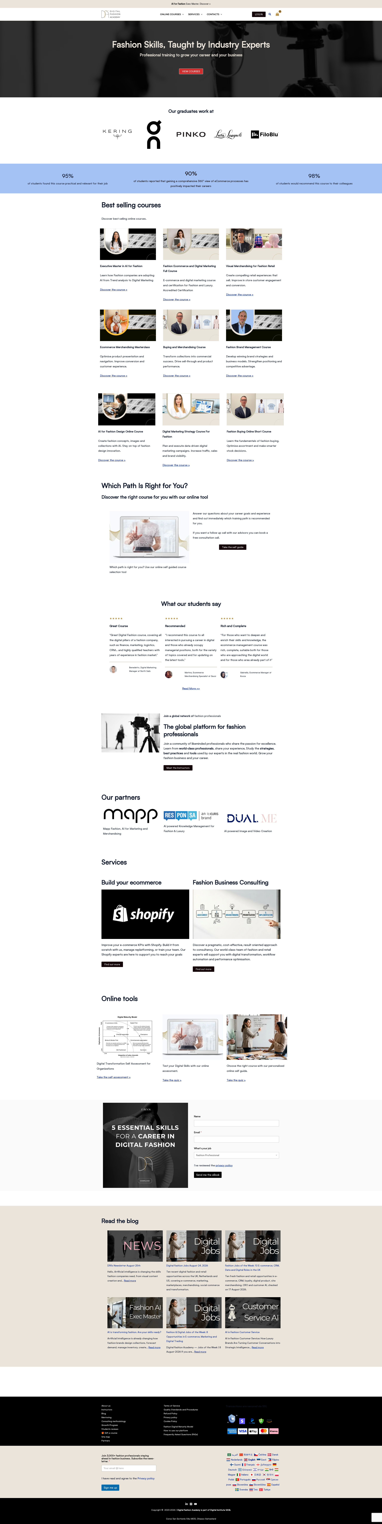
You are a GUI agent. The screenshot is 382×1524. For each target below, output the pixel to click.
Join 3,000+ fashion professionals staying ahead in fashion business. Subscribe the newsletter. (127, 1458)
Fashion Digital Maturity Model (178, 1426)
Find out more (112, 964)
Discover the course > (113, 289)
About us (105, 1405)
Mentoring (106, 1417)
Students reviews (109, 1429)
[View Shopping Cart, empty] (277, 14)
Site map (105, 1436)
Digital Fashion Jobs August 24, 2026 (187, 1265)
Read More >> (191, 688)
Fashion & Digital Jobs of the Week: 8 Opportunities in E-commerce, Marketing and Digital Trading (191, 1336)
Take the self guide (232, 547)
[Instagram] (191, 1504)
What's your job (202, 1148)
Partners (105, 1440)
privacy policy (224, 1165)
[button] (182, 14)
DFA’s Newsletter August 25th (123, 1265)
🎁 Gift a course (109, 1433)
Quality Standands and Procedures (181, 1409)
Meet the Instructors (178, 767)
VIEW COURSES (191, 71)
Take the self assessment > (114, 1077)
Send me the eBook (207, 1174)
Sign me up (110, 1487)
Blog (103, 1413)
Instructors (106, 1409)
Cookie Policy (170, 1421)
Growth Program (109, 1425)
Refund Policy (170, 1413)
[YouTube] (195, 1504)
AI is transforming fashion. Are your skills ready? (134, 1332)
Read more (130, 1280)
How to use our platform (176, 1430)
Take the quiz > (171, 1080)
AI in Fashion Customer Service (242, 1332)
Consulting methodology (113, 1421)
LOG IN (259, 14)
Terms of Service (172, 1405)
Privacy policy (170, 1417)
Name (197, 1116)
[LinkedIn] (186, 1504)
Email (198, 1132)
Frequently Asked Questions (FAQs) (181, 1434)
